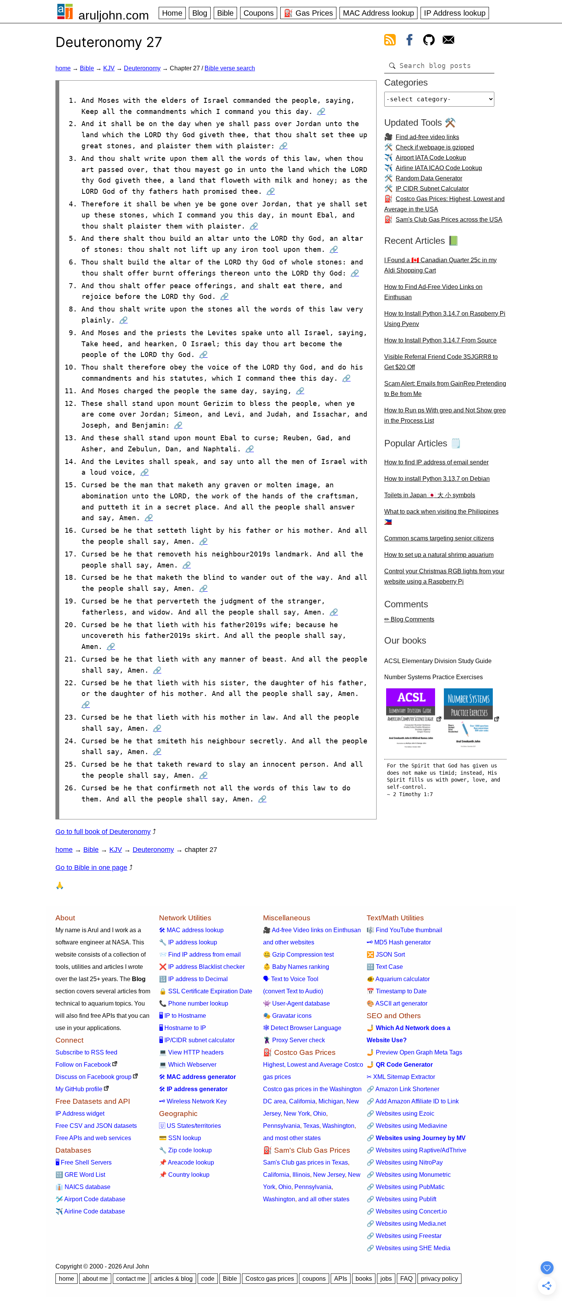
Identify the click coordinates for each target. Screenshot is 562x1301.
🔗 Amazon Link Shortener (403, 1089)
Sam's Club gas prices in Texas (305, 1162)
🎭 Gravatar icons (287, 1015)
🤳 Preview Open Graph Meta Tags (414, 1052)
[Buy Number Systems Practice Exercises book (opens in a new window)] (472, 720)
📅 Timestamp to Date (397, 991)
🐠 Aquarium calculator (398, 979)
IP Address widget (79, 1113)
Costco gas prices (269, 1278)
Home (172, 13)
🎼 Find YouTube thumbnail (404, 930)
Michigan (330, 1101)
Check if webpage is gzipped (435, 147)
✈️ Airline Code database (90, 1211)
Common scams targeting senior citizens (439, 538)
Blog (199, 13)
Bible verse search (230, 68)
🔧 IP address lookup (188, 942)
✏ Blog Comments (409, 619)
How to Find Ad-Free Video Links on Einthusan (433, 292)
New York (297, 1113)
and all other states (323, 1199)
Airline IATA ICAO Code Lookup (439, 168)
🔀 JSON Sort (386, 954)
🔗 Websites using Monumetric (409, 1174)
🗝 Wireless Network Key (193, 1101)
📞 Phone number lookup (193, 1003)
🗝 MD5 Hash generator (399, 942)
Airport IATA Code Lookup (431, 157)
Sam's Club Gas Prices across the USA (449, 219)
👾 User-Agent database (296, 1003)
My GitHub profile (78, 1089)
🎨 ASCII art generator (397, 1003)
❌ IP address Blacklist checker (202, 967)
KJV (109, 68)
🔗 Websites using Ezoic (400, 1113)
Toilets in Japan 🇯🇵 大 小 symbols (429, 495)
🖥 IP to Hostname (182, 1015)
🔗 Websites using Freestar (404, 1236)
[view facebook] (409, 41)
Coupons (259, 13)
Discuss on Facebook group (93, 1077)
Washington (338, 1126)
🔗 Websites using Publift (401, 1199)
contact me (131, 1278)
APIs (340, 1278)
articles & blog (173, 1278)
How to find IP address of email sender (436, 462)
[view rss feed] (390, 41)
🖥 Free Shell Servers (83, 1162)
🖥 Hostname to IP (182, 1028)
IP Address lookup (455, 13)
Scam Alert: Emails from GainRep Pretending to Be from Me (445, 388)
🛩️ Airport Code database (90, 1199)
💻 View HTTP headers (191, 1052)
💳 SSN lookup (180, 1138)
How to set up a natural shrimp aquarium (439, 555)
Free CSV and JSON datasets (96, 1126)
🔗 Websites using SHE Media (408, 1248)
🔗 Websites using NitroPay (405, 1162)
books (364, 1278)
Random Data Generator (429, 178)
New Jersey (329, 1174)
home (63, 68)
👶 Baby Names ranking (296, 967)
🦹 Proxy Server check (294, 1040)
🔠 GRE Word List (80, 1174)
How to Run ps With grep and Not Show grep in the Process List (445, 415)
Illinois (301, 1174)
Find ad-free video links (427, 137)
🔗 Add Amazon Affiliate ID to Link (413, 1101)
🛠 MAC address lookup (191, 930)
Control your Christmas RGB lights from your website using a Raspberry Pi (444, 576)
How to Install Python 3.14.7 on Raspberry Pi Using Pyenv (444, 318)
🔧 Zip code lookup (185, 1150)
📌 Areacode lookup (186, 1162)
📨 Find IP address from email (200, 954)
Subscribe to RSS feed (86, 1052)
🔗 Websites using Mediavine (407, 1126)
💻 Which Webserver (187, 1064)
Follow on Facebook (83, 1064)
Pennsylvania (281, 1126)
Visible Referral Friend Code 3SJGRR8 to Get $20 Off (441, 362)
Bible (225, 13)
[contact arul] (448, 41)
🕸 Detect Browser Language (302, 1028)
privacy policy (439, 1278)
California (302, 1101)
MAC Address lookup (378, 13)
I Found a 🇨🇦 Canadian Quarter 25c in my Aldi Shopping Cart (440, 265)
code (207, 1278)
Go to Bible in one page (91, 867)
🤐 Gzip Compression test (298, 954)
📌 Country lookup (184, 1174)
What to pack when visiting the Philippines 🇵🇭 (441, 516)
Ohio (319, 1113)
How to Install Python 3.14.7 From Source (440, 340)
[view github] (429, 41)
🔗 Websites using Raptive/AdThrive (416, 1150)
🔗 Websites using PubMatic (406, 1187)
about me (95, 1278)
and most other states (292, 1138)
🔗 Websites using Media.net (406, 1223)
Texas (311, 1126)
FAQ (406, 1278)
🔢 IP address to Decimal (193, 979)
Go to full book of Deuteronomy (103, 831)
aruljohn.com (113, 15)
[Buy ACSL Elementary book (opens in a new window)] (414, 720)
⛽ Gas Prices (308, 13)
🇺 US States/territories (190, 1126)
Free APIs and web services (93, 1138)
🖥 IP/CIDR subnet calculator (197, 1040)
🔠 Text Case (385, 967)
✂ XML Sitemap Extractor (401, 1077)
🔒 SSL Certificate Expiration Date (205, 991)
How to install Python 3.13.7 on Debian (437, 478)
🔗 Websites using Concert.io (407, 1211)
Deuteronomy (142, 68)
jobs (386, 1278)
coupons (314, 1278)
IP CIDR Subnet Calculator (432, 188)
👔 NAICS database (82, 1187)
